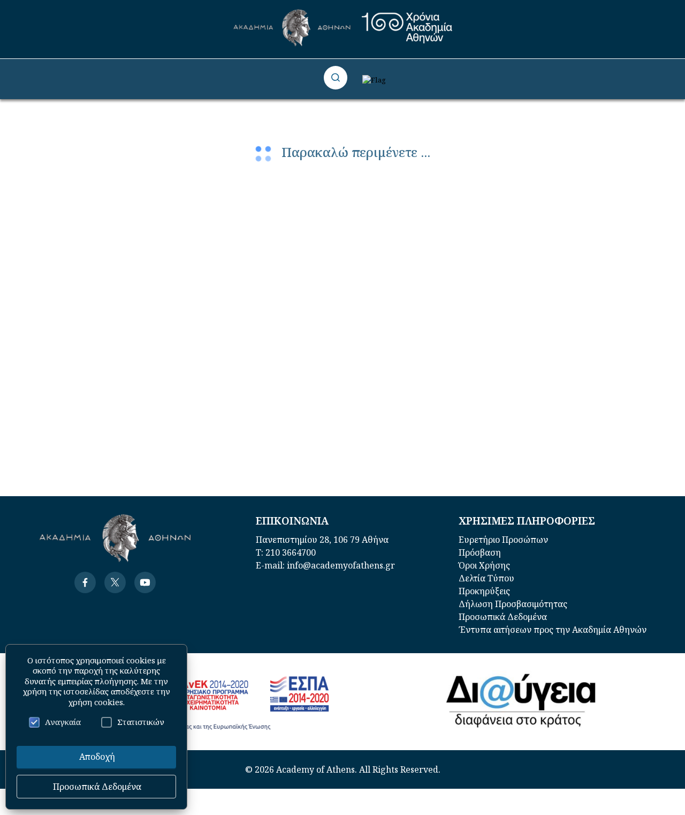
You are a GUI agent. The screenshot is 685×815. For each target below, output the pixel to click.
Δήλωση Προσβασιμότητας (513, 604)
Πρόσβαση (480, 552)
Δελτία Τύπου (486, 578)
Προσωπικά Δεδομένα (503, 617)
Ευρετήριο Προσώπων (503, 539)
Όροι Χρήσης (484, 565)
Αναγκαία (63, 721)
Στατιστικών (140, 721)
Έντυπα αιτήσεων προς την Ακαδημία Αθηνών (552, 629)
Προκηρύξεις (484, 591)
